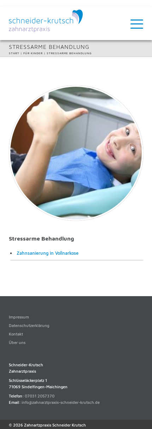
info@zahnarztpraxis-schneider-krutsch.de (61, 402)
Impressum (19, 317)
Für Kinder (33, 53)
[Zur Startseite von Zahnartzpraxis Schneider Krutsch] (46, 30)
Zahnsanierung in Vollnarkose (47, 253)
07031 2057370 (39, 396)
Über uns (17, 342)
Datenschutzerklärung (29, 325)
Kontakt (16, 334)
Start (14, 53)
